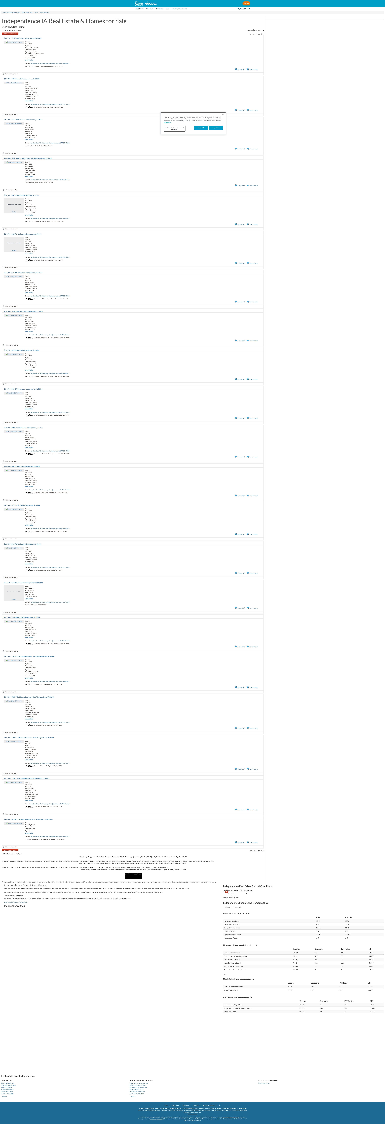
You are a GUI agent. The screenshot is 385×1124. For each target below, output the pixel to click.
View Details (29, 60)
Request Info (241, 69)
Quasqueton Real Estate (8, 1085)
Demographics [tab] (237, 907)
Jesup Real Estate (6, 1087)
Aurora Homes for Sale (137, 1094)
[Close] (223, 115)
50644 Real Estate (264, 1083)
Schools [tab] (227, 907)
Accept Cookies (216, 128)
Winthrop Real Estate (7, 1083)
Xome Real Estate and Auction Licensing (149, 1108)
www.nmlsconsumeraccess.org (230, 1117)
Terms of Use (186, 1105)
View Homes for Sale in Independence (15, 902)
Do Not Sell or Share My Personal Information (175, 128)
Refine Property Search (10, 33)
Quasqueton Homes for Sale (138, 1087)
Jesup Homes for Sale (136, 1089)
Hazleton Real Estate (7, 1089)
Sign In (246, 3)
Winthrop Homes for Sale (137, 1085)
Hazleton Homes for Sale (137, 1091)
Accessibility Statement (209, 1105)
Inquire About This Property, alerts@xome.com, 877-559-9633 (49, 63)
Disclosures (196, 1105)
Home (166, 1105)
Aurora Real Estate (7, 1091)
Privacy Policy (175, 1105)
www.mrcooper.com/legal (156, 1119)
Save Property (254, 69)
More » (225, 974)
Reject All (201, 128)
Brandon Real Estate (7, 1094)
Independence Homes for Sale (139, 1083)
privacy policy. (167, 122)
